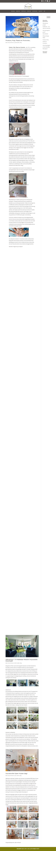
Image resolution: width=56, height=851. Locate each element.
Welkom (13, 11)
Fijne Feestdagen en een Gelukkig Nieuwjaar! (46, 47)
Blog (21, 42)
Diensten (18, 11)
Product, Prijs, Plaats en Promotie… (18, 40)
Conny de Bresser (10, 42)
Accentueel (34, 11)
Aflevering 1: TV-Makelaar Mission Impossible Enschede (21, 660)
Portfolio (23, 11)
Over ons (29, 11)
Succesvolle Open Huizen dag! (16, 773)
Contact (40, 11)
